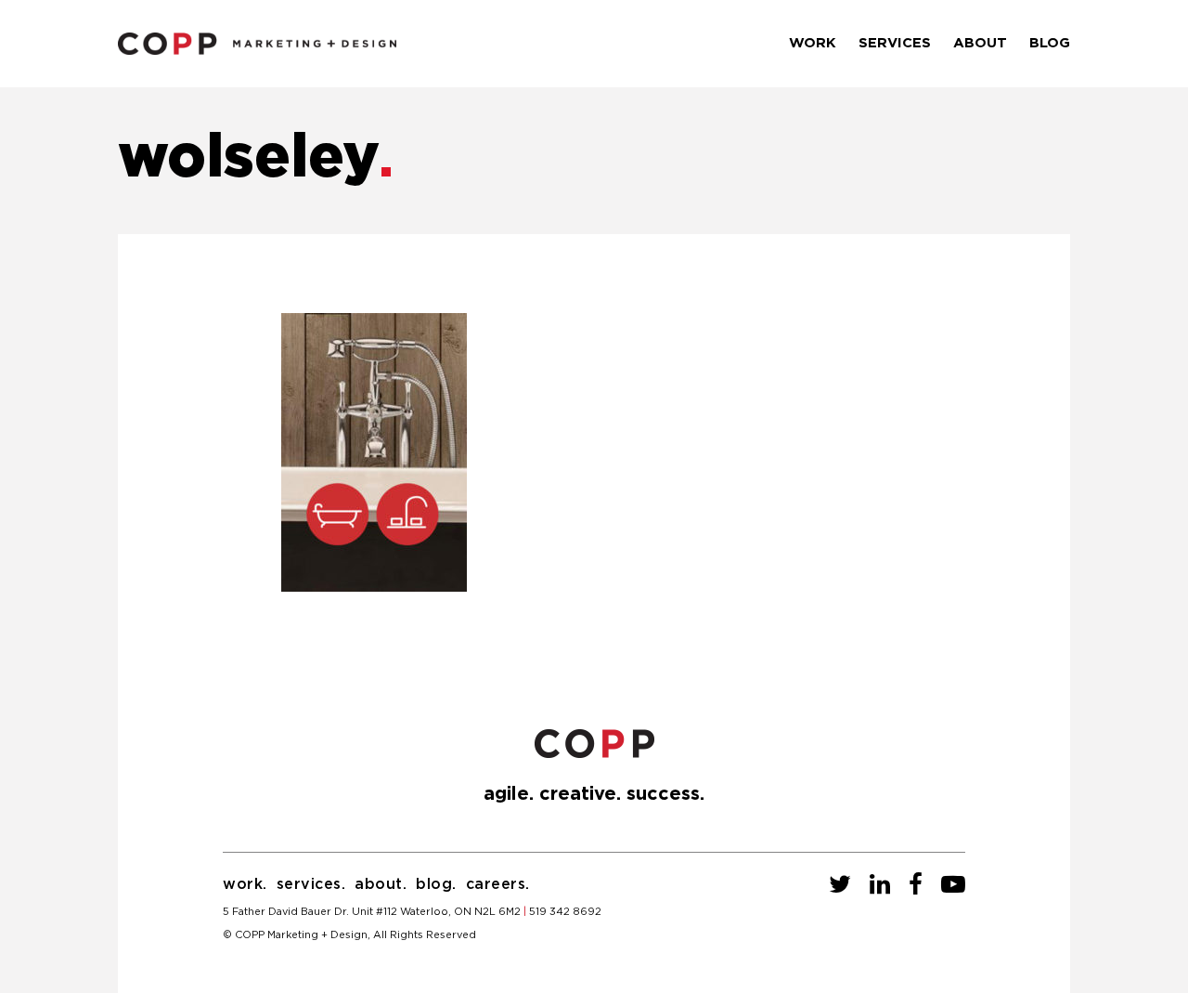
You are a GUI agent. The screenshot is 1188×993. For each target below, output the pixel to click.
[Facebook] (916, 885)
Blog (1049, 43)
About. (381, 884)
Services (895, 43)
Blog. (436, 884)
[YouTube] (953, 885)
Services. (311, 884)
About (980, 43)
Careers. (498, 884)
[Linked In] (880, 885)
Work (812, 43)
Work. (245, 884)
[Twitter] (840, 885)
